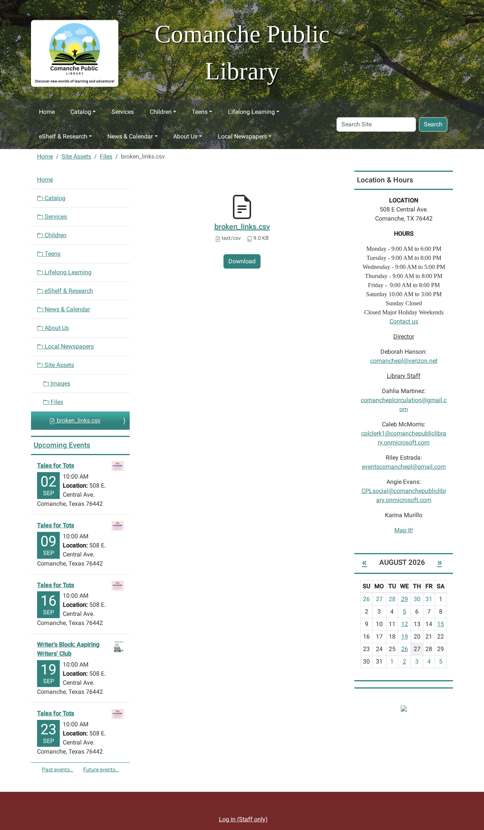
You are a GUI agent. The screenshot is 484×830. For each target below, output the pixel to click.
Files (106, 156)
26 (404, 649)
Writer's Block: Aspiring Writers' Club (68, 649)
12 (404, 624)
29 (404, 599)
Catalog (80, 111)
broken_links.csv (242, 226)
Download (242, 261)
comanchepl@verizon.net (403, 360)
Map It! (403, 530)
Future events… (101, 769)
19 (404, 636)
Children (161, 111)
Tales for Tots (55, 465)
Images (59, 383)
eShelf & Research (63, 136)
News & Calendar (130, 136)
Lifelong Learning (251, 111)
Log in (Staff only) (243, 819)
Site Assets (76, 156)
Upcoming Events (62, 445)
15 (440, 624)
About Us (185, 136)
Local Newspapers (242, 136)
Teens (200, 111)
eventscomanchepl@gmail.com (404, 466)
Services (123, 111)
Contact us (403, 321)
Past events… (57, 769)
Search (433, 124)
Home (47, 111)
